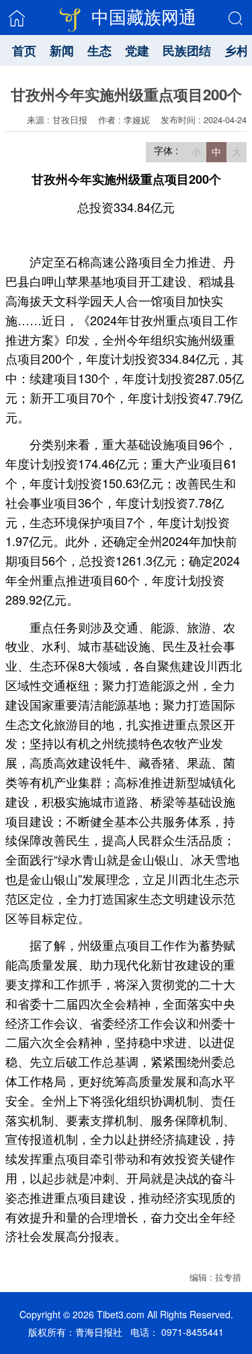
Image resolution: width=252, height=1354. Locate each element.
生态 (99, 50)
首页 (24, 50)
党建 (137, 50)
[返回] (17, 18)
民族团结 (187, 50)
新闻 (62, 50)
